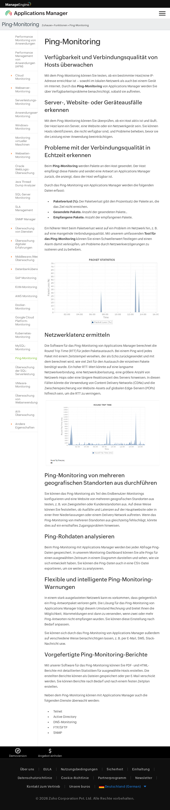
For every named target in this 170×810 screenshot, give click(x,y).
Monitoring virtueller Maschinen (22, 141)
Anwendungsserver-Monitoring (28, 114)
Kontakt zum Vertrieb (43, 786)
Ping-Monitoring (26, 358)
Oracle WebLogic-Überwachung (24, 169)
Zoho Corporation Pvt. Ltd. (70, 798)
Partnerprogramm (112, 777)
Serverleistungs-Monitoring (26, 102)
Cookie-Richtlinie (75, 777)
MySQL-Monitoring (22, 347)
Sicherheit (115, 769)
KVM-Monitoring (26, 287)
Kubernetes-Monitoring (23, 335)
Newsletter (143, 777)
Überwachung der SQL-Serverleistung (25, 371)
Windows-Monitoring (22, 127)
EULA (47, 769)
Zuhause (47, 25)
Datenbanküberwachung (32, 269)
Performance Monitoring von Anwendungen (25, 40)
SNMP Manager (25, 219)
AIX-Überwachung (24, 413)
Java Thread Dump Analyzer (25, 183)
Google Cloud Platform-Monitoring (24, 321)
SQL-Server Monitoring (23, 196)
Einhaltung (141, 769)
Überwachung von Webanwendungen (28, 399)
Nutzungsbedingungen (79, 769)
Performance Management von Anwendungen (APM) (25, 59)
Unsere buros (79, 786)
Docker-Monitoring (22, 306)
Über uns (27, 769)
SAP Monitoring (25, 278)
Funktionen (60, 25)
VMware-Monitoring (22, 385)
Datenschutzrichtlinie (35, 777)
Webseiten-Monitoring (22, 155)
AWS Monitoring (26, 296)
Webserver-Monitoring (22, 89)
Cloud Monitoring (22, 77)
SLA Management (24, 208)
